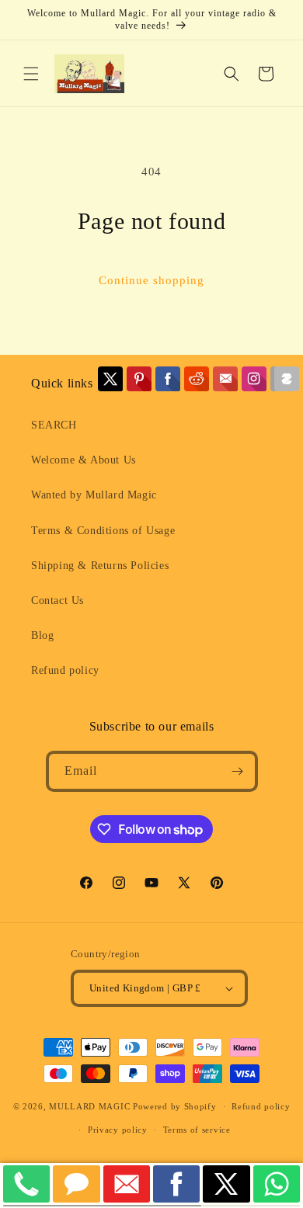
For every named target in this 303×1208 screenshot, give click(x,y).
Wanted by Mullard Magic (94, 495)
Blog (42, 635)
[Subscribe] (238, 771)
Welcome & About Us (83, 460)
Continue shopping (151, 280)
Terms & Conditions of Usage (103, 530)
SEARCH (54, 425)
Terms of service (197, 1129)
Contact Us (57, 600)
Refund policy (65, 670)
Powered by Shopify (175, 1106)
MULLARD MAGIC (89, 1106)
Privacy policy (118, 1129)
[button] (31, 74)
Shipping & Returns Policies (100, 565)
